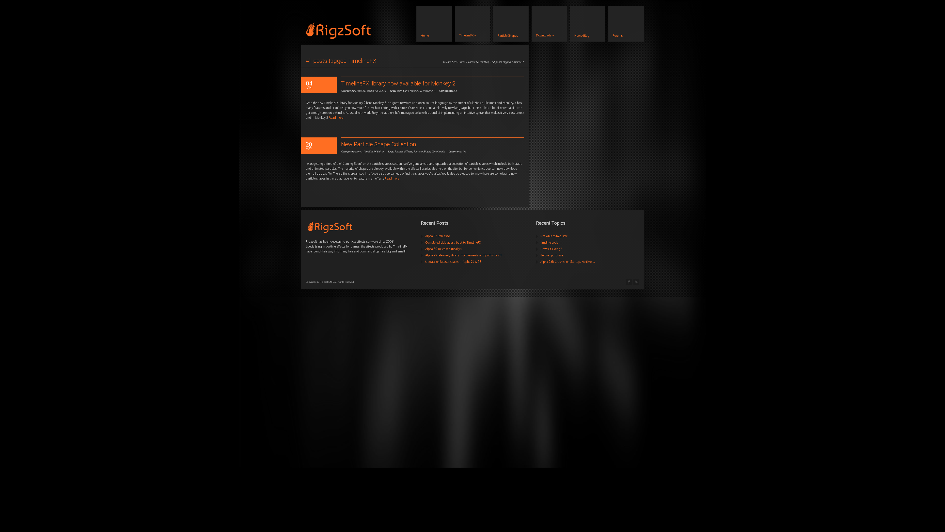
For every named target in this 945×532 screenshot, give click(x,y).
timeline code (549, 242)
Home (461, 61)
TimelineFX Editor (373, 151)
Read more (336, 117)
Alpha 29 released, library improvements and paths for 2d (463, 255)
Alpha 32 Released (437, 236)
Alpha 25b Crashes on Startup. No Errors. (567, 262)
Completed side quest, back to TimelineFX (453, 242)
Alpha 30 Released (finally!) (443, 249)
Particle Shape (422, 151)
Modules (360, 90)
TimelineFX (429, 90)
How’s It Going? (551, 249)
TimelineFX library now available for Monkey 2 (398, 83)
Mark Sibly (402, 90)
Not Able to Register (553, 236)
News (382, 90)
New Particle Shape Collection (378, 144)
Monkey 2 (372, 90)
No (448, 90)
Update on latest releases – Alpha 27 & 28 (453, 262)
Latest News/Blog (478, 61)
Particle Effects (403, 151)
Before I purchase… (552, 255)
